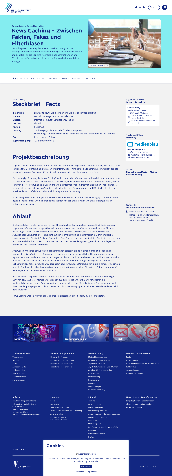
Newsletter (92, 420)
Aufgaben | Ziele (19, 367)
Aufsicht (16, 397)
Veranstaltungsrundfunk (60, 407)
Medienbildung (95, 353)
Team (15, 363)
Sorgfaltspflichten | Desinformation (140, 401)
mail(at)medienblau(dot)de (143, 155)
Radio (52, 401)
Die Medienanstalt (21, 353)
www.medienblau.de (140, 157)
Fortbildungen (93, 373)
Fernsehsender (132, 360)
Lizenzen (54, 397)
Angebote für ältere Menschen (100, 370)
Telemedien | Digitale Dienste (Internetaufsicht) (24, 405)
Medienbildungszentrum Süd (61, 363)
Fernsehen (54, 404)
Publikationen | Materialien (99, 417)
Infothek (92, 397)
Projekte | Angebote (134, 407)
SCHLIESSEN (86, 466)
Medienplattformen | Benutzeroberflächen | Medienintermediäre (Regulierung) (26, 412)
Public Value (131, 367)
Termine (91, 401)
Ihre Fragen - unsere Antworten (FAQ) (103, 427)
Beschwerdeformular (96, 434)
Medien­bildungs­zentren (62, 353)
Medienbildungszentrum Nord (62, 360)
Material (91, 383)
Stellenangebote (19, 380)
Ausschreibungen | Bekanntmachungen (104, 414)
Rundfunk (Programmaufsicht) (24, 401)
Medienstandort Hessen (138, 353)
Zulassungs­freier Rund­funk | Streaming (66, 411)
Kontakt (91, 437)
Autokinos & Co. (56, 414)
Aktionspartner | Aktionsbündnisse (140, 404)
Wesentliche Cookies (87, 454)
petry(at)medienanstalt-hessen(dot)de (141, 116)
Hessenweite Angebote (59, 357)
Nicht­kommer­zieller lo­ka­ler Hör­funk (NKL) (142, 363)
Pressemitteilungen (96, 404)
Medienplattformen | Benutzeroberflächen (58, 418)
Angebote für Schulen (96, 363)
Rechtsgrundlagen (20, 370)
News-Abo (92, 430)
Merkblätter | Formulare (98, 411)
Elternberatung (94, 377)
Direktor (16, 360)
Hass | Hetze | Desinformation (141, 397)
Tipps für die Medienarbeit (61, 367)
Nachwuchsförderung (96, 390)
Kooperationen (94, 380)
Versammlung (18, 357)
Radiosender (131, 357)
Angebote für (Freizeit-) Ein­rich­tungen (103, 367)
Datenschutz (80, 471)
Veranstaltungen (19, 373)
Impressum (18, 449)
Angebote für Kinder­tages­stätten (101, 360)
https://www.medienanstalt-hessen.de (143, 121)
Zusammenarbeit (19, 377)
